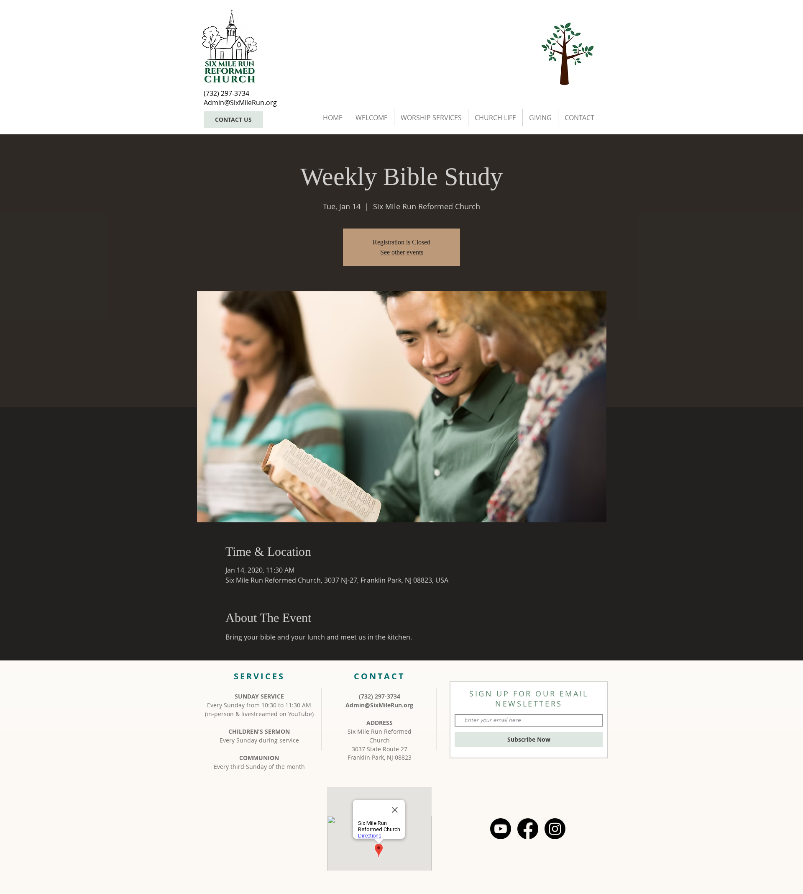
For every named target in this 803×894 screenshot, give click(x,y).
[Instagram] (555, 828)
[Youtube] (500, 828)
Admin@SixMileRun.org (379, 705)
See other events (401, 252)
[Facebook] (527, 828)
